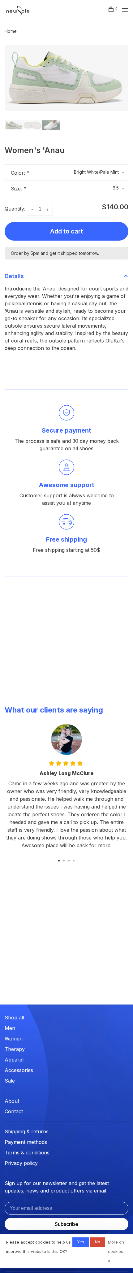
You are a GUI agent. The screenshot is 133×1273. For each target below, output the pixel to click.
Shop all (14, 1017)
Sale (10, 1081)
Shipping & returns (27, 1131)
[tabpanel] (66, 78)
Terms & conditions (27, 1152)
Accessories (19, 1070)
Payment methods (26, 1142)
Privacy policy (21, 1163)
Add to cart (66, 231)
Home (11, 31)
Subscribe (66, 1224)
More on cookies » (116, 1251)
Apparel (14, 1060)
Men (10, 1028)
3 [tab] (68, 860)
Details (14, 276)
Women (14, 1038)
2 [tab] (64, 860)
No (97, 1241)
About (12, 1101)
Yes (80, 1241)
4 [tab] (73, 860)
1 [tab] (59, 860)
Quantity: (15, 209)
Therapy (15, 1049)
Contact (14, 1111)
